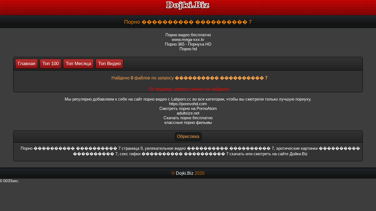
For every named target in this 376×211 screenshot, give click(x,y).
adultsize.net (188, 113)
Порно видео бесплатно (188, 34)
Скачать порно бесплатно (188, 117)
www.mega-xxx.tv (188, 39)
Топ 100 (50, 63)
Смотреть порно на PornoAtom (188, 108)
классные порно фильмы (188, 122)
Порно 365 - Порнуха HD (188, 44)
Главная (26, 63)
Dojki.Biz (185, 173)
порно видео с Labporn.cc (167, 99)
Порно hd (188, 48)
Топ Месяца (78, 63)
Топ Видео (109, 63)
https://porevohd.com (188, 103)
